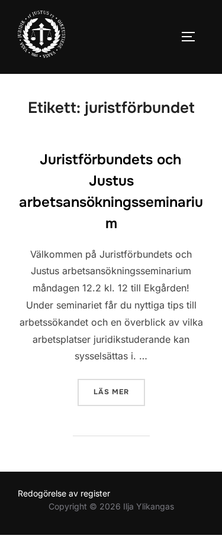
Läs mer (119, 392)
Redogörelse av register (64, 493)
